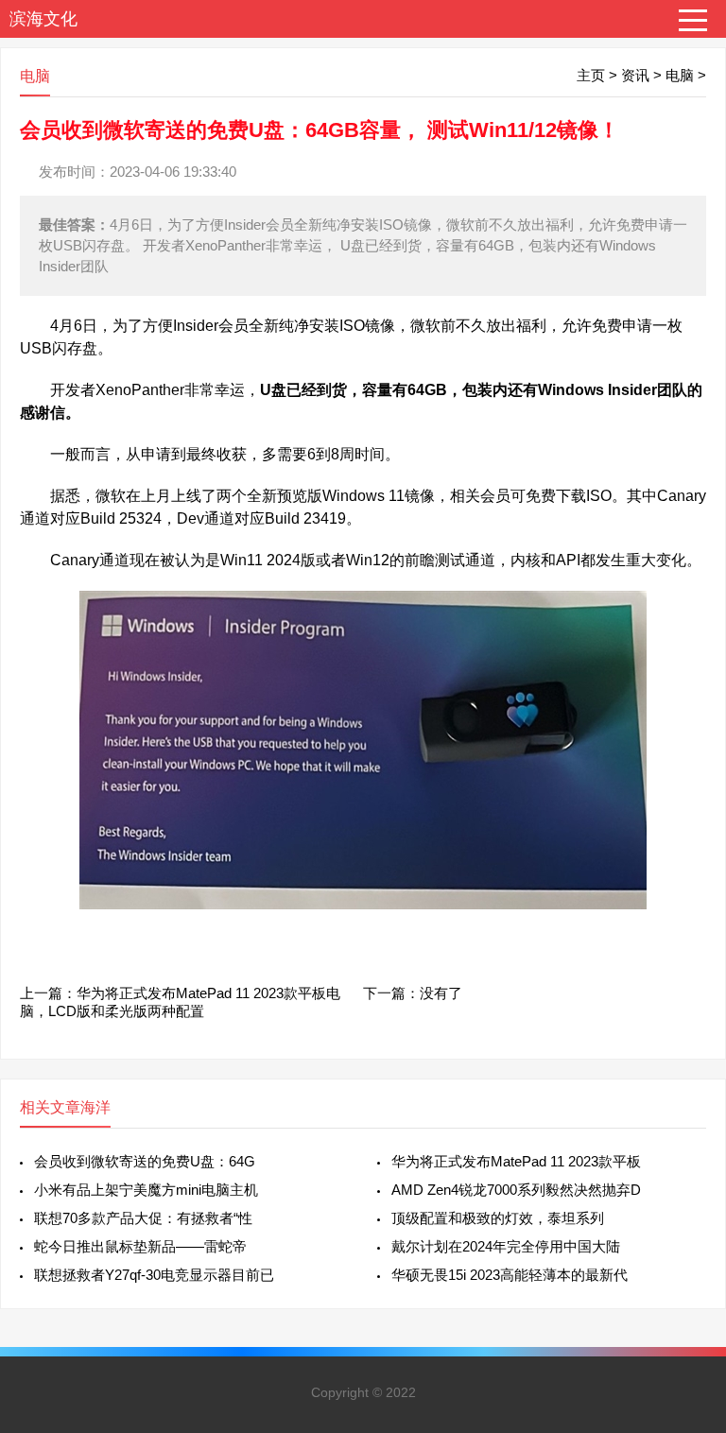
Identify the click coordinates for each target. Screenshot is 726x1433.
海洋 (95, 1107)
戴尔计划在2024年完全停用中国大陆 (505, 1246)
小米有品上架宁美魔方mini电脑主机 (146, 1190)
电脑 (680, 75)
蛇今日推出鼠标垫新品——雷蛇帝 (140, 1246)
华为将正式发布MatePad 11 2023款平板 (516, 1161)
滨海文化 (43, 18)
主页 (591, 75)
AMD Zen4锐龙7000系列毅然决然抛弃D (516, 1190)
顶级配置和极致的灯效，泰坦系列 (497, 1218)
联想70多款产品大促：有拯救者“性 (143, 1218)
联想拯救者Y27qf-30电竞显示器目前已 (154, 1275)
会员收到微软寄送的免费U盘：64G (144, 1161)
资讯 (635, 75)
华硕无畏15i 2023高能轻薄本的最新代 (509, 1275)
